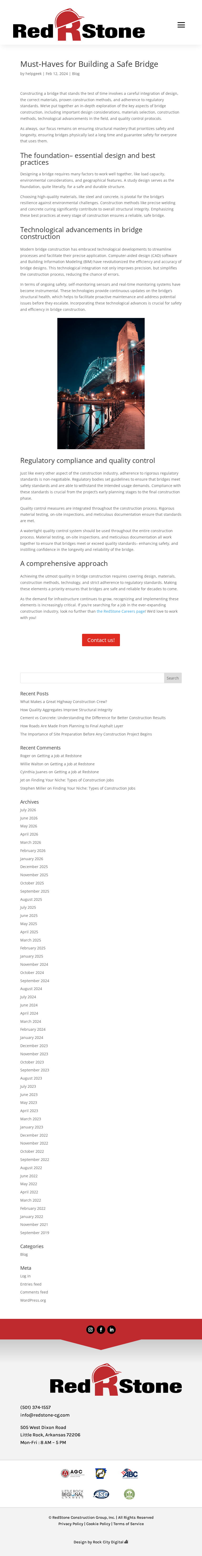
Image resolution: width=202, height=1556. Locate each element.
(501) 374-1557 (35, 1407)
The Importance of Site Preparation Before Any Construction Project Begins (86, 734)
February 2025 (33, 947)
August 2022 (31, 1167)
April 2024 (29, 1013)
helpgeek (34, 73)
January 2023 (31, 1126)
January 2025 (31, 956)
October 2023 (32, 1062)
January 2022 (31, 1216)
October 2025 (32, 882)
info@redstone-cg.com (45, 1415)
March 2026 (30, 842)
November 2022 (34, 1143)
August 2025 (31, 899)
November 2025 (34, 874)
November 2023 (34, 1053)
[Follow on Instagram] (90, 1329)
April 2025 (29, 931)
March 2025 (30, 940)
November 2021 (34, 1224)
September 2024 (34, 980)
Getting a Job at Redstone (59, 755)
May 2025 (28, 923)
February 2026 (33, 850)
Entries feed (31, 1284)
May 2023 (28, 1102)
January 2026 (31, 858)
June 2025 (29, 915)
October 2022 (32, 1151)
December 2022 (34, 1135)
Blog (76, 73)
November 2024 (34, 964)
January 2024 (31, 1037)
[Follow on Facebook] (101, 1329)
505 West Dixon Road (43, 1427)
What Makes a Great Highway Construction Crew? (63, 701)
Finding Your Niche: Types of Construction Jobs (72, 779)
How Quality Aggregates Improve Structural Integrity (66, 709)
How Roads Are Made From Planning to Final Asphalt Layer (71, 725)
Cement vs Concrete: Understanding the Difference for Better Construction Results (93, 717)
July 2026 (28, 809)
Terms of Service (128, 1523)
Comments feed (34, 1292)
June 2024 (29, 1004)
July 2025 (28, 907)
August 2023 (31, 1078)
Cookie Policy (98, 1523)
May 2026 (28, 825)
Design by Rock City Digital (99, 1542)
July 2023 (28, 1086)
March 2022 (30, 1200)
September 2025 (34, 891)
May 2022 (28, 1183)
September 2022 (34, 1159)
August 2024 (31, 988)
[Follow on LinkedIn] (111, 1329)
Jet (22, 779)
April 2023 (29, 1110)
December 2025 (34, 866)
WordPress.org (33, 1300)
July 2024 (28, 996)
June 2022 (29, 1175)
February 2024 (33, 1029)
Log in (25, 1275)
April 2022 (29, 1191)
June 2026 (29, 818)
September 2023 (34, 1069)
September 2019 (34, 1232)
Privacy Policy (70, 1523)
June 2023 (29, 1094)
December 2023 (34, 1045)
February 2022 (33, 1208)
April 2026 (29, 834)
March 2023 (30, 1118)
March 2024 (30, 1021)
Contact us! (101, 640)
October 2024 (32, 972)
